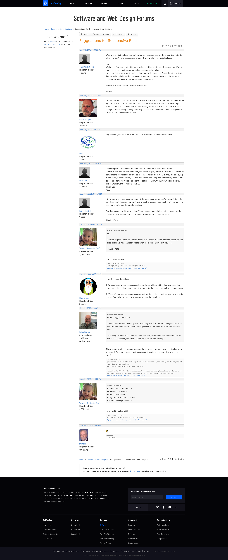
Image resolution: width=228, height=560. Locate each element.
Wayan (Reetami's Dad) (89, 248)
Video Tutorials (134, 529)
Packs (72, 3)
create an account (52, 44)
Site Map (147, 551)
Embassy (131, 534)
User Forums (133, 539)
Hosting (104, 3)
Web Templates (163, 525)
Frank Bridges (85, 119)
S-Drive (103, 525)
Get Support (114, 551)
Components (162, 539)
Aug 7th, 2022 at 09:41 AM (90, 308)
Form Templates (163, 534)
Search (86, 34)
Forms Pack (75, 529)
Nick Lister (84, 180)
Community (133, 520)
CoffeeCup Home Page (70, 551)
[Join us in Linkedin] (176, 507)
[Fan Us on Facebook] (164, 507)
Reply (106, 34)
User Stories (133, 543)
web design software (74, 495)
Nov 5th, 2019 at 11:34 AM (90, 96)
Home (46, 29)
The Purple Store (86, 67)
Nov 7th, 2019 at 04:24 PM (90, 130)
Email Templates (163, 529)
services (90, 495)
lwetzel (82, 444)
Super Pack (75, 534)
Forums (54, 29)
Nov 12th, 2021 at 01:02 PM (91, 274)
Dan (81, 153)
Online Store (85, 551)
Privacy (138, 551)
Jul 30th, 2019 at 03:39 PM (90, 50)
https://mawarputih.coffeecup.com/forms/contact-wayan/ (127, 268)
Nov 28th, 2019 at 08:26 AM (91, 164)
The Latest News (49, 529)
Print (97, 34)
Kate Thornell (85, 211)
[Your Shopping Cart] (165, 3)
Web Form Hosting (107, 539)
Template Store (163, 520)
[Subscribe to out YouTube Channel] (170, 507)
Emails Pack (75, 525)
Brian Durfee (84, 332)
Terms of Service (135, 555)
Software (88, 3)
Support (120, 3)
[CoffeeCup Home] (56, 3)
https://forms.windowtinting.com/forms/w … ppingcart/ (126, 375)
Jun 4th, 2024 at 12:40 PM (90, 426)
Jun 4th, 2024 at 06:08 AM (90, 379)
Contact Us (47, 539)
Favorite (132, 34)
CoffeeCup (47, 520)
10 (175, 46)
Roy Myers (84, 298)
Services (103, 520)
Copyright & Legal (127, 551)
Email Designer (66, 29)
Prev (164, 46)
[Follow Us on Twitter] (157, 507)
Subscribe (119, 34)
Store (136, 3)
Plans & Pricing (105, 543)
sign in (53, 41)
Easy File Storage (107, 534)
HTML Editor (152, 3)
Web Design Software (99, 551)
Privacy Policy (122, 555)
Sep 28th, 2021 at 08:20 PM (91, 224)
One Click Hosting (107, 529)
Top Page (56, 551)
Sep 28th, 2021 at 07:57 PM (91, 194)
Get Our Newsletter (51, 534)
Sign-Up (174, 497)
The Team (47, 525)
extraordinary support (97, 498)
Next (180, 46)
